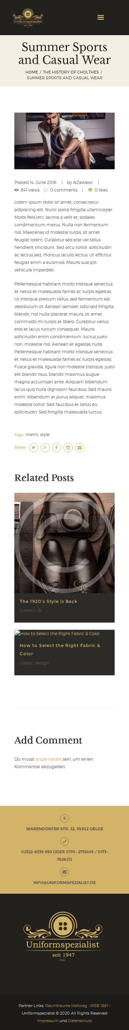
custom (28, 610)
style (44, 434)
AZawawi (82, 182)
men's (31, 434)
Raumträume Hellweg (66, 1005)
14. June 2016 (43, 182)
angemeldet (48, 759)
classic (26, 663)
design (42, 663)
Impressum (47, 1020)
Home (31, 72)
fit (40, 610)
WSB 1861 (99, 1005)
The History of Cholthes (71, 72)
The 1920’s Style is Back (48, 601)
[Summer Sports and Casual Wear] (64, 141)
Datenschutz (80, 1020)
